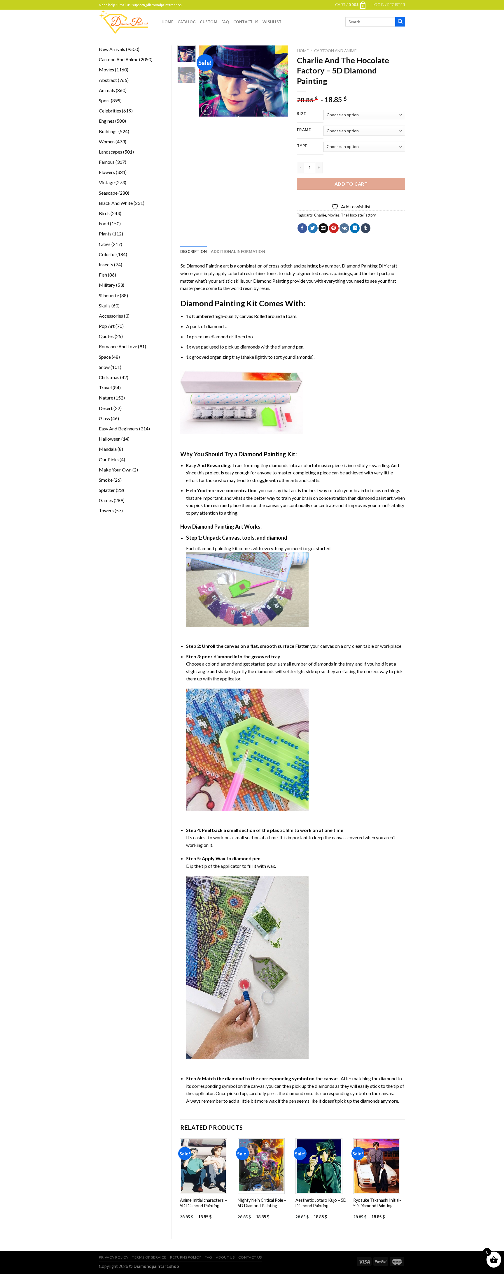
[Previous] (208, 81)
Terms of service (149, 1257)
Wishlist (271, 22)
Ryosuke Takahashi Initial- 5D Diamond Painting (377, 1203)
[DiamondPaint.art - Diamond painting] (123, 22)
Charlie (320, 215)
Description (193, 251)
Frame (304, 130)
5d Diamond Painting (201, 265)
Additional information (238, 251)
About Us (225, 1257)
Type (302, 146)
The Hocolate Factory (358, 215)
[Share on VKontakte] (344, 228)
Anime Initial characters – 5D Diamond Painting (203, 1203)
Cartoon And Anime (335, 50)
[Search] (400, 22)
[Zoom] (206, 109)
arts (309, 215)
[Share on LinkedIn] (355, 228)
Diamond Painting (360, 265)
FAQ (225, 22)
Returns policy (185, 1257)
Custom (208, 22)
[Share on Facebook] (302, 228)
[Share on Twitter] (313, 228)
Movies (334, 215)
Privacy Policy (114, 1257)
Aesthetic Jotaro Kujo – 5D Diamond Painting (320, 1203)
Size (301, 114)
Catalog (187, 22)
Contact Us (246, 22)
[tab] (193, 251)
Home (168, 22)
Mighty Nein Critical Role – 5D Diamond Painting (262, 1203)
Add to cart (351, 183)
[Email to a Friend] (323, 228)
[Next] (279, 81)
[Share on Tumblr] (365, 228)
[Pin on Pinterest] (334, 228)
